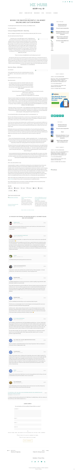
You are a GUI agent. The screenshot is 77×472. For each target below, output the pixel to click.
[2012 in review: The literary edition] (28, 201)
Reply (45, 266)
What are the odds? (61, 88)
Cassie (15, 255)
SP (51, 83)
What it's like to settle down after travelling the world (62, 37)
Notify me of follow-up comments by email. (28, 435)
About (62, 131)
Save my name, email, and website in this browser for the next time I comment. (26, 432)
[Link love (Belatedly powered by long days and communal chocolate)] (41, 201)
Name (15, 418)
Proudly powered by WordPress (35, 467)
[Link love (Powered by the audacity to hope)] (14, 200)
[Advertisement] (60, 61)
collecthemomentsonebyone (21, 235)
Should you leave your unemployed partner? (62, 25)
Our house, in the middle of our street (62, 41)
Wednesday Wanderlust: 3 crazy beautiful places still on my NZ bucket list (62, 33)
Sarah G (53, 76)
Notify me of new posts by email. (28, 437)
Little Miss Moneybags (19, 318)
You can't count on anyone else (62, 28)
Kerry (15, 370)
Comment (16, 408)
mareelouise (17, 222)
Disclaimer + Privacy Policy (38, 458)
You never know (60, 76)
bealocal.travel (55, 78)
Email (16, 422)
